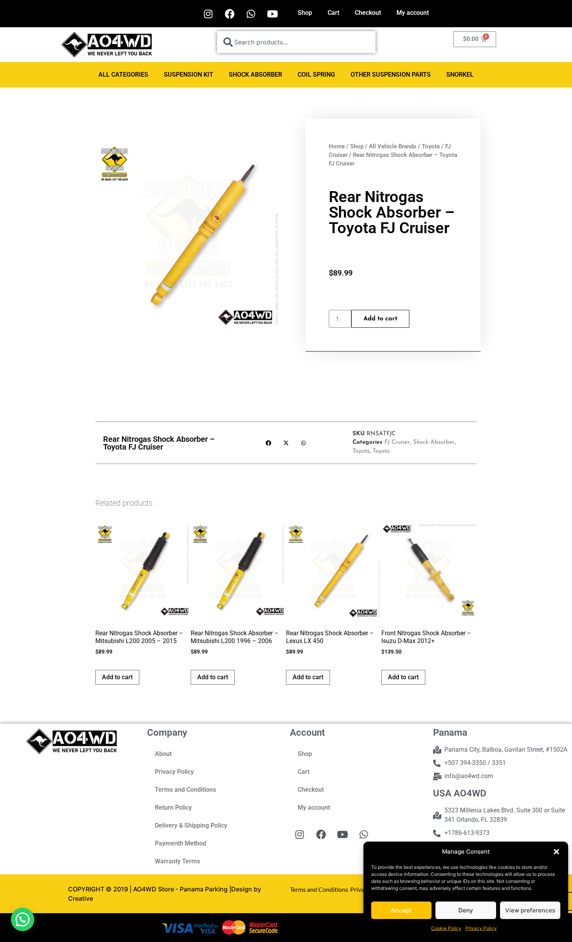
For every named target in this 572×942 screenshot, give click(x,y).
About (163, 753)
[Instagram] (208, 13)
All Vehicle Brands (392, 146)
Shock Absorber (255, 74)
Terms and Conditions (185, 789)
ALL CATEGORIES (123, 74)
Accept (401, 910)
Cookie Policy (446, 928)
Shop (305, 12)
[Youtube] (272, 13)
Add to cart (380, 319)
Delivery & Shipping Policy (191, 825)
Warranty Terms (177, 861)
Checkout (368, 12)
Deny (465, 910)
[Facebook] (229, 13)
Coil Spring (316, 74)
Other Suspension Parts (391, 74)
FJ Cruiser (397, 442)
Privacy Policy (481, 928)
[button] (556, 852)
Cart (333, 12)
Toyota (431, 146)
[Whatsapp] (251, 13)
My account (413, 12)
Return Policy (173, 807)
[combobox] (296, 42)
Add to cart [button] (117, 677)
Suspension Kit (188, 74)
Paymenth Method (180, 843)
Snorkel (460, 74)
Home (337, 146)
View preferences (530, 910)
